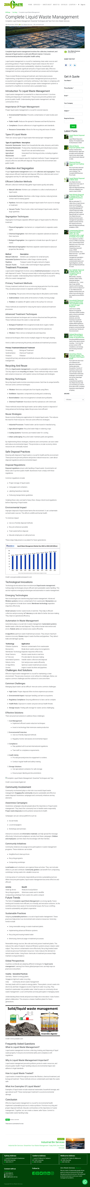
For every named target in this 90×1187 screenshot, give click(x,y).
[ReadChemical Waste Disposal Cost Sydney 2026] (66, 164)
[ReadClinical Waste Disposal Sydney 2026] (66, 147)
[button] (78, 4)
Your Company (68, 103)
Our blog (14, 12)
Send (73, 126)
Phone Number (68, 88)
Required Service (69, 118)
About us (78, 1168)
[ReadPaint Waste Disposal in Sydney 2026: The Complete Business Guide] (66, 196)
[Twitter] (70, 65)
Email (65, 95)
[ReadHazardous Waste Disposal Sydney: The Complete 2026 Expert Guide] (66, 355)
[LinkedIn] (75, 65)
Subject (66, 111)
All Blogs (7, 12)
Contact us (7, 1171)
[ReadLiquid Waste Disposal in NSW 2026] (66, 180)
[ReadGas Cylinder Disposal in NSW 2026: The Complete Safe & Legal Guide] (66, 271)
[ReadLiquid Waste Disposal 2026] (66, 137)
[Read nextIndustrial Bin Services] (75, 1143)
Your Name (67, 80)
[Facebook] (66, 65)
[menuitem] (30, 4)
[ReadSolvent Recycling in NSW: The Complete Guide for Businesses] (66, 336)
